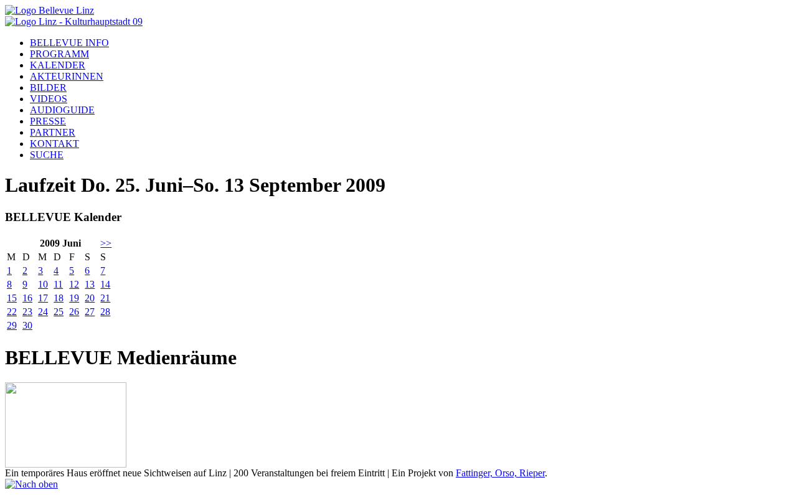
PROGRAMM (59, 54)
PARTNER (52, 132)
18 (59, 298)
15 (12, 298)
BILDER (48, 87)
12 (74, 284)
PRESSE (48, 121)
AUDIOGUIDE (62, 110)
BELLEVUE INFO (69, 42)
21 (105, 298)
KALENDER (57, 65)
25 (59, 311)
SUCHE (47, 154)
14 (105, 284)
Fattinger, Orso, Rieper (500, 473)
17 (43, 298)
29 (12, 325)
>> (105, 243)
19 (74, 298)
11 (58, 284)
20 (90, 298)
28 (105, 311)
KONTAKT (54, 143)
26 (74, 311)
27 (90, 311)
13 (90, 284)
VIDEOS (48, 98)
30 (27, 325)
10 (43, 284)
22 (12, 311)
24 (43, 311)
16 (27, 298)
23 (27, 311)
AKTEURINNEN (66, 76)
